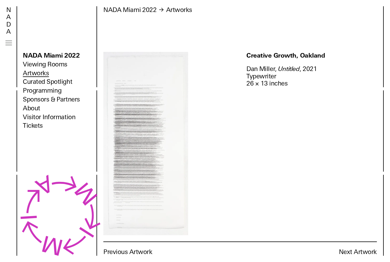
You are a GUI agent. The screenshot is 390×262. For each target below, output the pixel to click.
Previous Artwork (127, 251)
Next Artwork (358, 251)
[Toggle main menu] (8, 43)
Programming (42, 90)
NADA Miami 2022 (51, 55)
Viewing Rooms (45, 64)
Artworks (36, 73)
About (31, 108)
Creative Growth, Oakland (285, 55)
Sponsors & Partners (51, 99)
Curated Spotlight (47, 81)
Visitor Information (49, 117)
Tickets (33, 125)
